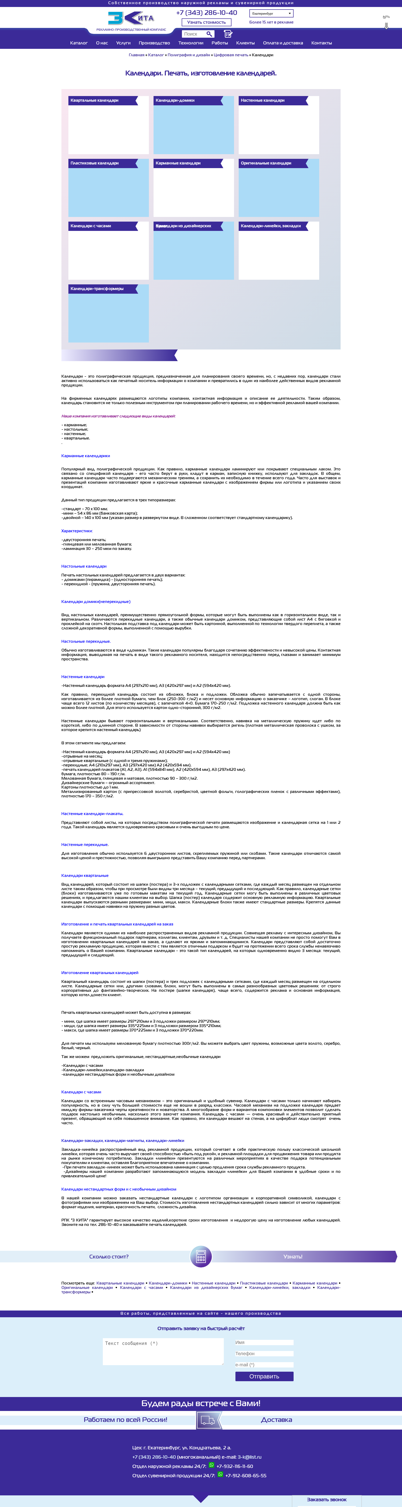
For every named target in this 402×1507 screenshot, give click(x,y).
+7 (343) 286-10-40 (206, 13)
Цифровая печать (231, 55)
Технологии (190, 43)
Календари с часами (141, 1288)
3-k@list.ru (249, 1457)
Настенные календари (213, 1283)
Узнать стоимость (206, 22)
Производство (154, 43)
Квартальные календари (120, 1283)
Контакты (322, 43)
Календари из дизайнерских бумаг (206, 1288)
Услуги (123, 43)
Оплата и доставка (283, 43)
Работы (220, 43)
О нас (102, 43)
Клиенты (245, 43)
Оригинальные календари (87, 1288)
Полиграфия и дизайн (189, 55)
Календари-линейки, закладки (279, 1288)
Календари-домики (168, 1283)
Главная (136, 55)
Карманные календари (315, 1283)
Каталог (79, 43)
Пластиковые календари (264, 1283)
